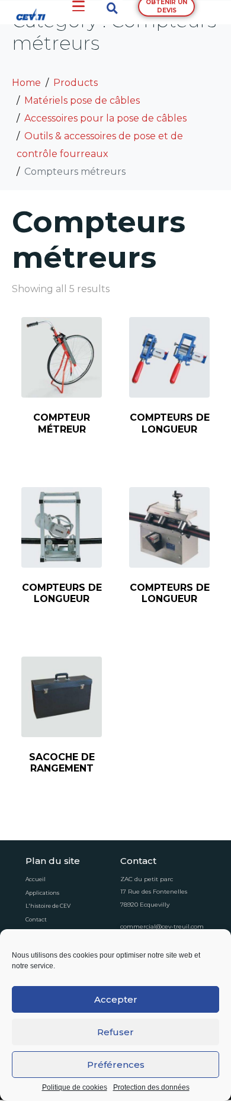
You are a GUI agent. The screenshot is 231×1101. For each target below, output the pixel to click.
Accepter (115, 999)
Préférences (116, 1064)
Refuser (115, 1032)
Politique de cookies (74, 1088)
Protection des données (151, 1088)
